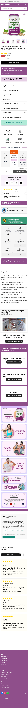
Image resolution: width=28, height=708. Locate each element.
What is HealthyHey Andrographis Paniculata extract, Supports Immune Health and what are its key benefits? (14, 277)
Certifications (4, 658)
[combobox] (14, 8)
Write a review (10, 554)
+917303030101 (17, 212)
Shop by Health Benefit (6, 672)
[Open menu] (25, 4)
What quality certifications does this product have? (14, 297)
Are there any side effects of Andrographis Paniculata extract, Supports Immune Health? (14, 288)
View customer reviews (9, 537)
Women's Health (5, 674)
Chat (8, 212)
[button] (4, 53)
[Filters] (21, 554)
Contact (3, 681)
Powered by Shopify (19, 698)
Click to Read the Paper (14, 362)
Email (11, 212)
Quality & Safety (5, 685)
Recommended (4, 683)
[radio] (5, 159)
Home (2, 670)
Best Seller (3, 676)
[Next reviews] (26, 194)
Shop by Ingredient (5, 678)
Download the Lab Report (14, 341)
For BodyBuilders (5, 680)
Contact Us (3, 664)
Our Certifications (5, 687)
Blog (2, 654)
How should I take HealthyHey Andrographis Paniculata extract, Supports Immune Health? (12, 283)
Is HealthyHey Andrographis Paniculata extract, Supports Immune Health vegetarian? (12, 293)
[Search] (25, 8)
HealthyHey (11, 698)
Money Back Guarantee (6, 666)
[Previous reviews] (2, 194)
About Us (3, 662)
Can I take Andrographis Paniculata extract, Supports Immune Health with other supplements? (14, 301)
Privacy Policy (4, 656)
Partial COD (4, 660)
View (20, 245)
